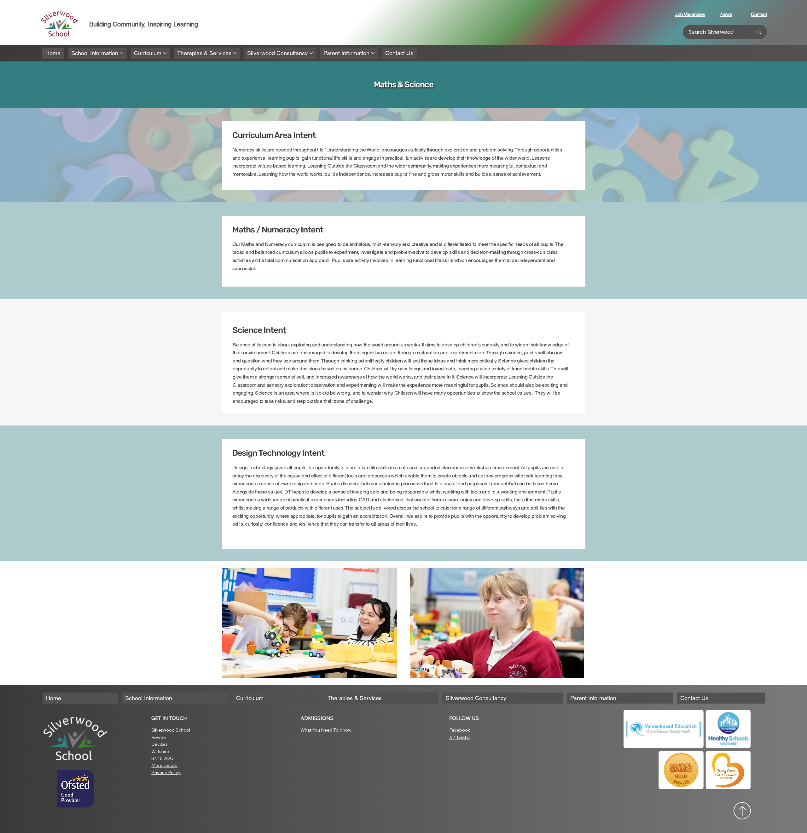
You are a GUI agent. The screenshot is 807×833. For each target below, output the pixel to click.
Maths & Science (403, 84)
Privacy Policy (166, 772)
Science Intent (259, 330)
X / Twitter (459, 737)
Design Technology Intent (278, 453)
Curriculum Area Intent (274, 135)
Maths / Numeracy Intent (277, 230)
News (726, 14)
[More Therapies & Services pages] (234, 53)
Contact (759, 14)
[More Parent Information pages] (372, 53)
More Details (164, 765)
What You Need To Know (325, 730)
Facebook (459, 730)
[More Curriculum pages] (164, 53)
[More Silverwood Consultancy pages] (311, 53)
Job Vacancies (690, 14)
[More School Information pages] (121, 53)
